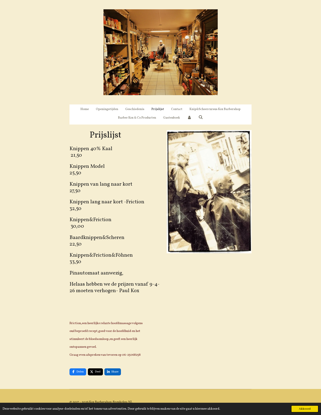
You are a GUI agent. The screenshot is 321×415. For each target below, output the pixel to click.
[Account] (189, 117)
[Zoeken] (201, 117)
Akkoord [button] (305, 409)
